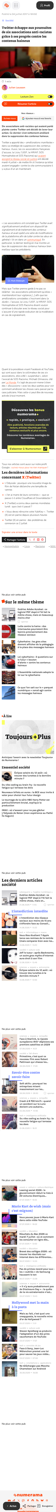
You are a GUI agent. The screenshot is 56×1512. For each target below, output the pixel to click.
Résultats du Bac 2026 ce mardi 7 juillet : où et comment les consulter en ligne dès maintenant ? (36, 1237)
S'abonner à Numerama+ (25, 448)
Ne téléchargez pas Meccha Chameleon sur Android (34, 1367)
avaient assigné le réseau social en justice (24, 157)
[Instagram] (23, 1500)
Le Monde (11, 382)
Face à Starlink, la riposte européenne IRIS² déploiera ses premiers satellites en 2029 (37, 1041)
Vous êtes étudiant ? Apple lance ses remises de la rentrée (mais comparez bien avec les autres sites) (36, 938)
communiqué (34, 239)
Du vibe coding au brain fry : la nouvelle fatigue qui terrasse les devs (24, 786)
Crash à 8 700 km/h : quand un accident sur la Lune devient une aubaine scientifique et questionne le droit (35, 1104)
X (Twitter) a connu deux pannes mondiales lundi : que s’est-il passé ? (27, 505)
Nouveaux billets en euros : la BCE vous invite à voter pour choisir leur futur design (28, 794)
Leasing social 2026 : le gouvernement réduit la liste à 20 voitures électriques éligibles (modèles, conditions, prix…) (36, 1193)
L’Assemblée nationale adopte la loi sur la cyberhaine (36, 673)
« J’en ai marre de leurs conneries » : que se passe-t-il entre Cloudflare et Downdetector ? (28, 496)
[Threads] (47, 1500)
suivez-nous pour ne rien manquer (29, 467)
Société (9, 20)
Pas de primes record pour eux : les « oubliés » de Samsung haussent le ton (36, 1272)
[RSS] (37, 1500)
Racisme (40, 546)
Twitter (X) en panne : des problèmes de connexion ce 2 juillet (25, 521)
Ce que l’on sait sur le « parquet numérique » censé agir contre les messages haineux (35, 690)
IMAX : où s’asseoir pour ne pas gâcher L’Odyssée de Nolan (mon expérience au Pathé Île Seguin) (27, 813)
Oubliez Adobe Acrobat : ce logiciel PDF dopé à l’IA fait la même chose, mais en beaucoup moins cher (35, 613)
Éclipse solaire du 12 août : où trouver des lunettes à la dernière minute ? (32, 775)
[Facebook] (28, 1500)
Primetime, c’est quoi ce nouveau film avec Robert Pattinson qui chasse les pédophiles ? (34, 1059)
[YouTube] (9, 1500)
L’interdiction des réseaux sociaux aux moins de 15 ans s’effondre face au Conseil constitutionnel (35, 920)
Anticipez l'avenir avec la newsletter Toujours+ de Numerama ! (27, 759)
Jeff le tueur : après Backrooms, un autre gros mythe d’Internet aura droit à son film (36, 955)
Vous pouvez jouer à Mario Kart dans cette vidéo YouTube (36, 1219)
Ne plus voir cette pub (14, 594)
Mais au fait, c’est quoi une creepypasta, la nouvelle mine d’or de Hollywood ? (36, 1316)
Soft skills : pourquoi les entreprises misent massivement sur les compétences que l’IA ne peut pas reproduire (36, 1086)
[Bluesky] (42, 1500)
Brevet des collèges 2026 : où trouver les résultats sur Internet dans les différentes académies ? (35, 1254)
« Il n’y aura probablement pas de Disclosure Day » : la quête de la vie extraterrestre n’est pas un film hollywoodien (37, 1289)
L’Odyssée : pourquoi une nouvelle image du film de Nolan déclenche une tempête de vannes (28, 486)
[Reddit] (32, 1500)
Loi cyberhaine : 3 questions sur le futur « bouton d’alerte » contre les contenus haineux (35, 661)
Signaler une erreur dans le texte (19, 532)
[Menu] (16, 5)
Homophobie (11, 546)
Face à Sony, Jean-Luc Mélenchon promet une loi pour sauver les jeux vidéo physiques (34, 1351)
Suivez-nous (10, 118)
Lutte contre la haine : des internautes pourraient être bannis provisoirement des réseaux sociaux (33, 630)
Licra (27, 546)
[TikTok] (14, 1500)
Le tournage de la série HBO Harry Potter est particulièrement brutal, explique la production (26, 802)
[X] (18, 1500)
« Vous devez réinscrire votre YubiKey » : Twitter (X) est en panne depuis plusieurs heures (29, 513)
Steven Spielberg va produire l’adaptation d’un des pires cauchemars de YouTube (36, 1334)
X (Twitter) (31, 477)
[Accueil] (6, 5)
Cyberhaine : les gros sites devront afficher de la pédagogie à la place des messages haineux (36, 644)
